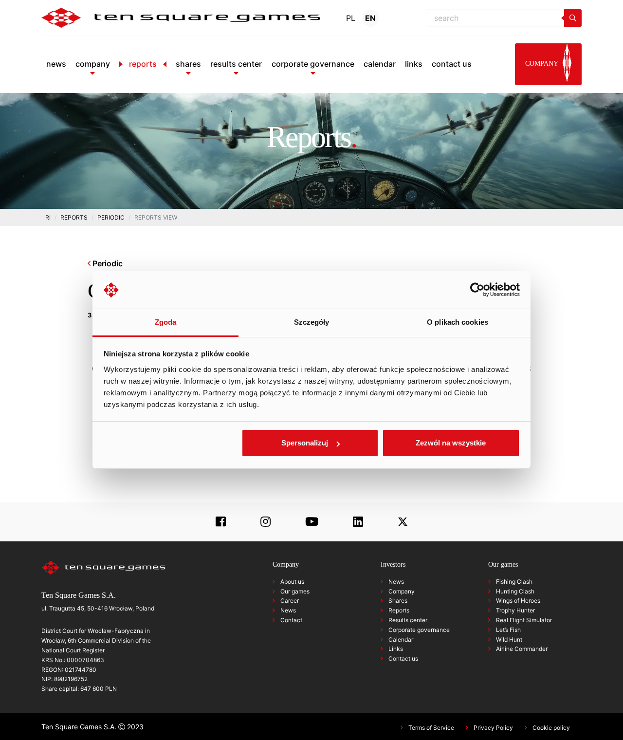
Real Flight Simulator (524, 620)
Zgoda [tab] (166, 322)
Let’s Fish (508, 629)
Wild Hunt (509, 639)
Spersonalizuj (304, 443)
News (288, 610)
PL (350, 18)
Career (289, 600)
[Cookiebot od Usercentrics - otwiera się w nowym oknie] (477, 290)
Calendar (400, 639)
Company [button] (542, 63)
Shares (397, 600)
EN (370, 18)
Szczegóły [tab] (312, 322)
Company (401, 591)
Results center (407, 620)
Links (395, 648)
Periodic (107, 263)
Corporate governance (419, 629)
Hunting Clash (515, 591)
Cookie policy (551, 727)
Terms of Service (431, 727)
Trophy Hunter (515, 610)
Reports (398, 610)
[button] (93, 64)
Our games (295, 591)
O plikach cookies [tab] (457, 322)
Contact (291, 620)
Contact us (403, 658)
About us (292, 581)
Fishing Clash (514, 581)
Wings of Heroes (518, 600)
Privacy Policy (493, 727)
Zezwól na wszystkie (451, 443)
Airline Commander (522, 648)
